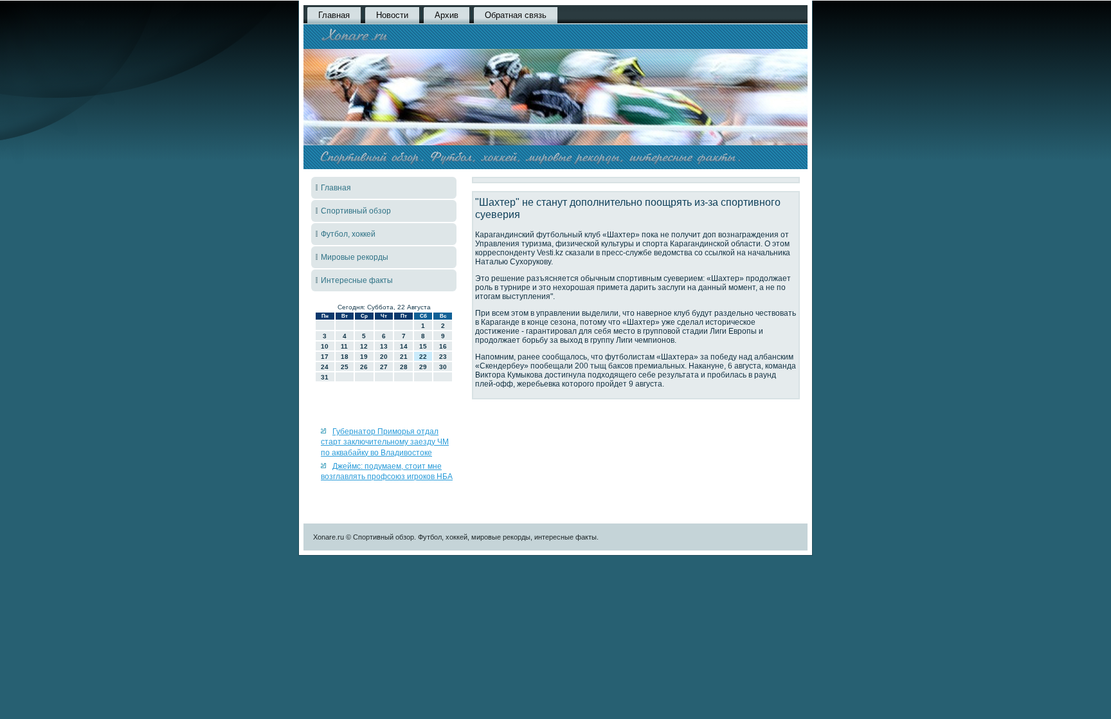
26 (364, 366)
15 (423, 346)
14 (404, 346)
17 (325, 356)
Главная (334, 15)
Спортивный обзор (356, 210)
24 (325, 366)
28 (404, 366)
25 (344, 366)
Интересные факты (357, 280)
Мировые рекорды (354, 257)
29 (423, 366)
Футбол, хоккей (348, 234)
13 (384, 346)
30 (443, 366)
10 (325, 346)
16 (443, 346)
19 (364, 356)
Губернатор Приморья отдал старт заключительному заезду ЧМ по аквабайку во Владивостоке (385, 442)
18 (344, 356)
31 (325, 377)
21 (404, 356)
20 (384, 356)
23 (443, 356)
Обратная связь (515, 15)
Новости (392, 15)
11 (344, 346)
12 (364, 346)
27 (384, 366)
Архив (446, 15)
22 (423, 356)
